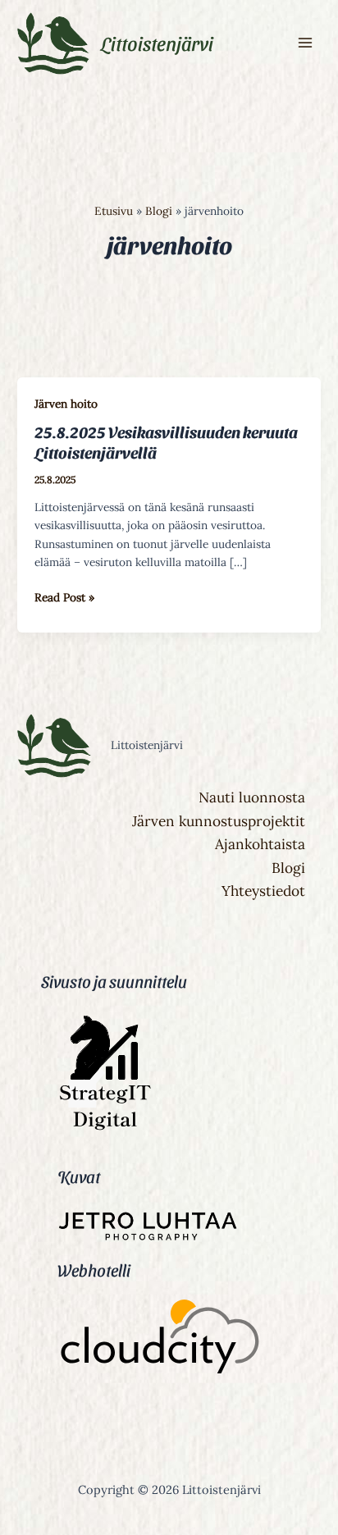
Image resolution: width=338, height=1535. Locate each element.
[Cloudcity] (160, 1339)
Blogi (288, 868)
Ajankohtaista (260, 844)
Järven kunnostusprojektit (218, 821)
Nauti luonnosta (252, 797)
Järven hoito (66, 403)
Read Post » (64, 596)
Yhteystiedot (263, 891)
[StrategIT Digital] (102, 1129)
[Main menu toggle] (305, 43)
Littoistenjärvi (157, 42)
